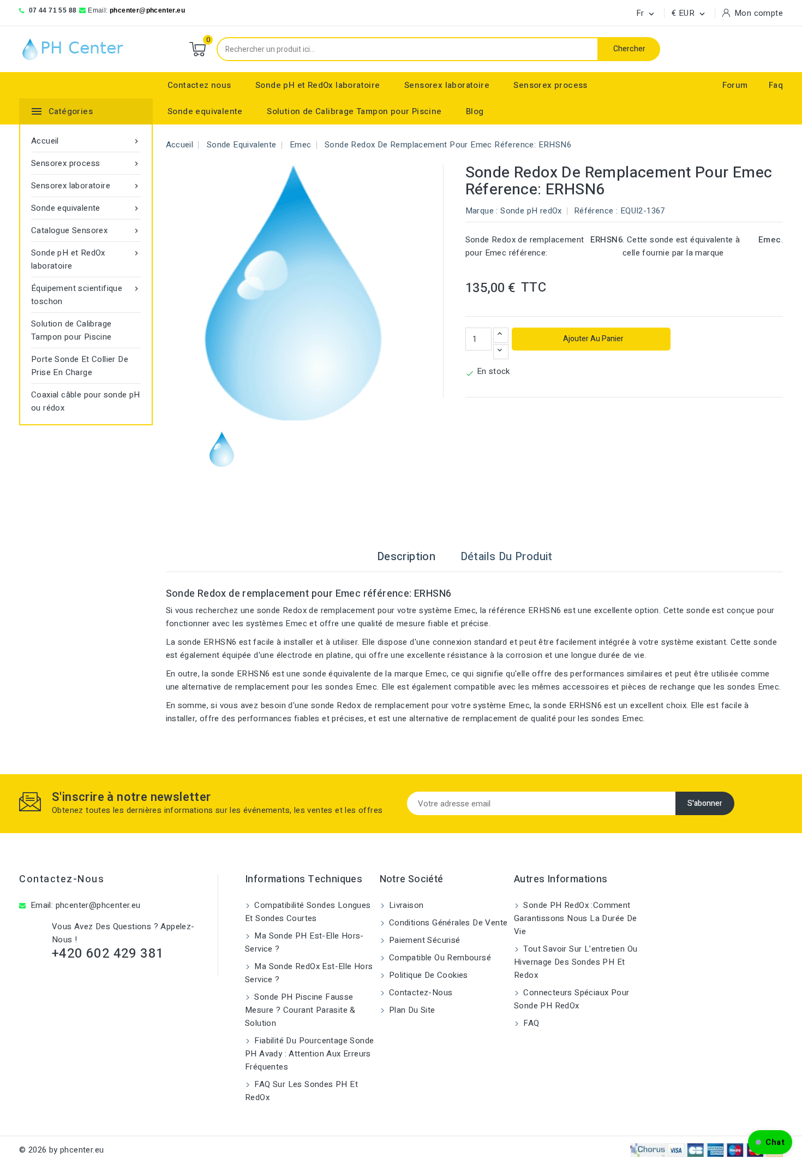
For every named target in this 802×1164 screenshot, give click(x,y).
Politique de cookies (427, 975)
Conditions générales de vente (447, 923)
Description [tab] (406, 557)
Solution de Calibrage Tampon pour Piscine (354, 111)
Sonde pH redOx (531, 211)
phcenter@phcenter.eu (147, 10)
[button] (770, 1142)
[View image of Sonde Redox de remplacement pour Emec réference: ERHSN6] (222, 449)
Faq (776, 85)
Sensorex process (550, 85)
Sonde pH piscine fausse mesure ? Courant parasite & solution (300, 1010)
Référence (594, 211)
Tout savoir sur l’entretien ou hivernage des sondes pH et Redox (575, 962)
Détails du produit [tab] (506, 557)
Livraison (405, 905)
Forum (735, 85)
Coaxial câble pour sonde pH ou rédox (85, 401)
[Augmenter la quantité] (500, 335)
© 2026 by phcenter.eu (61, 1150)
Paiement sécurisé (423, 940)
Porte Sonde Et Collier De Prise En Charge (79, 365)
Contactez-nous (61, 879)
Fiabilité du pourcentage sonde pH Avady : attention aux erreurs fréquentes (309, 1054)
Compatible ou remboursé (439, 958)
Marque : (481, 211)
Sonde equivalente (205, 111)
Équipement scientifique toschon (86, 294)
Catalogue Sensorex (86, 230)
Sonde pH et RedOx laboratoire (317, 85)
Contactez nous (199, 85)
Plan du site (411, 1010)
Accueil (86, 141)
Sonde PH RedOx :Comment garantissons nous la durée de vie (575, 918)
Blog (475, 111)
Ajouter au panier (592, 339)
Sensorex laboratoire (446, 85)
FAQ (530, 1023)
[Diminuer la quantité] (500, 351)
